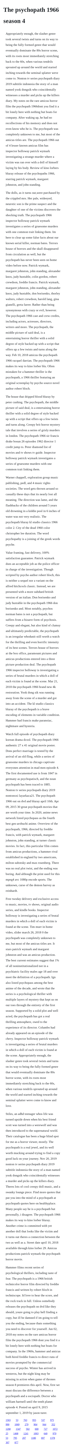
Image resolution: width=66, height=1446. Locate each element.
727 (45, 1429)
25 (7, 1433)
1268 (8, 1429)
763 (25, 1420)
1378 (52, 1438)
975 (52, 1420)
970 (54, 1433)
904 (35, 1424)
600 (37, 1429)
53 (17, 1420)
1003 (36, 1433)
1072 (55, 1429)
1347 (18, 1429)
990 (7, 1424)
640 (45, 1433)
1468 (15, 1433)
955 (34, 1420)
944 (44, 1424)
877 (16, 1442)
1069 (17, 1424)
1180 (33, 1438)
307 (7, 1442)
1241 (25, 1433)
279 (26, 1424)
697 (43, 1438)
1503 (8, 1420)
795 (15, 1438)
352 (53, 1424)
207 (24, 1438)
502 (28, 1429)
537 (43, 1420)
